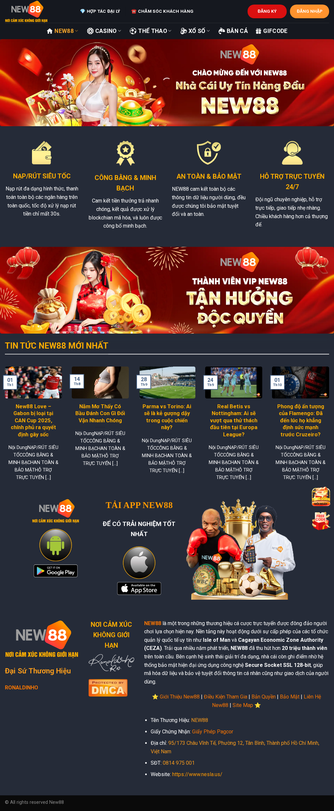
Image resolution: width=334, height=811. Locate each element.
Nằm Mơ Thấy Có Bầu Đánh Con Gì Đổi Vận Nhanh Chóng (100, 413)
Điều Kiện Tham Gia (225, 697)
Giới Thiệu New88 (180, 697)
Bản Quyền (263, 697)
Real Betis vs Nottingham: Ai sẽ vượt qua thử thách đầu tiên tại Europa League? (233, 420)
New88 (64, 31)
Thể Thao (152, 31)
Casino (106, 31)
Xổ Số (197, 31)
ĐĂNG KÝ (267, 11)
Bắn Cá (237, 31)
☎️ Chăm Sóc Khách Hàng (162, 11)
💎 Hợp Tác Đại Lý (100, 11)
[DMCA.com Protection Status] (108, 687)
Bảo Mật (289, 697)
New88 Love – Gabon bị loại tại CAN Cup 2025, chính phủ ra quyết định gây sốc (33, 420)
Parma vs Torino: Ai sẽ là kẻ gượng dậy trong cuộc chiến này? (167, 417)
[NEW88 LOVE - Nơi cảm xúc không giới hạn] (37, 11)
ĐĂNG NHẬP (310, 11)
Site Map (243, 705)
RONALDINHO (21, 687)
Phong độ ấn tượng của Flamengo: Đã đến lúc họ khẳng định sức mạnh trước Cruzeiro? (300, 420)
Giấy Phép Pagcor (212, 731)
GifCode (275, 31)
